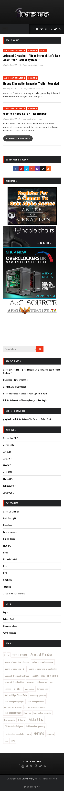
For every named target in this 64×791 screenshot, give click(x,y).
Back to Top (31, 787)
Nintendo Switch (10, 559)
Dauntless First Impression (42, 712)
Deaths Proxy (28, 778)
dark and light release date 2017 (34, 707)
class (51, 682)
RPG (5, 573)
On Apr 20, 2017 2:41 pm (14, 118)
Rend (5, 566)
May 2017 (7, 465)
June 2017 (7, 458)
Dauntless (7, 525)
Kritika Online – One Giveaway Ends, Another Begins (25, 400)
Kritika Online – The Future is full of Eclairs (34, 419)
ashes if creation (19, 654)
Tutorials (7, 586)
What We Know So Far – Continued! (25, 114)
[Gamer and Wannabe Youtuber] (32, 17)
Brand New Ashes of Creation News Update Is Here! (25, 393)
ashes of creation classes (17, 662)
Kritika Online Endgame (14, 726)
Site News (7, 579)
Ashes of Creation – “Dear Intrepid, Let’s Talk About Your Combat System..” (31, 57)
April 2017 (7, 472)
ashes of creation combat (42, 662)
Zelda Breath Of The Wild (14, 593)
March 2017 (8, 479)
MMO (29, 734)
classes (8, 689)
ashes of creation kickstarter (43, 669)
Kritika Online (9, 538)
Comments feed (10, 626)
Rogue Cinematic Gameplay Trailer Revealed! (31, 83)
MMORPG (32, 50)
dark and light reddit (36, 701)
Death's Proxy (37, 64)
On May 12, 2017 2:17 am (14, 88)
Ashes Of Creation (14, 50)
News (42, 50)
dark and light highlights (14, 701)
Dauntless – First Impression (15, 379)
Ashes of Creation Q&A (14, 682)
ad (9, 654)
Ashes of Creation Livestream (17, 676)
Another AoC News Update (14, 386)
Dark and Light (43, 689)
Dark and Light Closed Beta (16, 695)
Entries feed (8, 619)
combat (17, 689)
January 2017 (8, 492)
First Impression (10, 532)
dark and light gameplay (38, 695)
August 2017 (8, 444)
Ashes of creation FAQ (15, 669)
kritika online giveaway (35, 726)
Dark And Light (9, 518)
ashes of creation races (37, 682)
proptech (7, 419)
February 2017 (9, 485)
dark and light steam (13, 712)
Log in (5, 612)
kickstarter (21, 719)
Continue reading (17, 138)
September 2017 (10, 438)
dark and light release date (13, 707)
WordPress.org (9, 632)
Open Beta (50, 734)
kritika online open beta (14, 734)
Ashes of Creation (42, 654)
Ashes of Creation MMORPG (45, 676)
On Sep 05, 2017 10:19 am (15, 64)
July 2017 (7, 451)
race (6, 741)
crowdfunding (29, 689)
